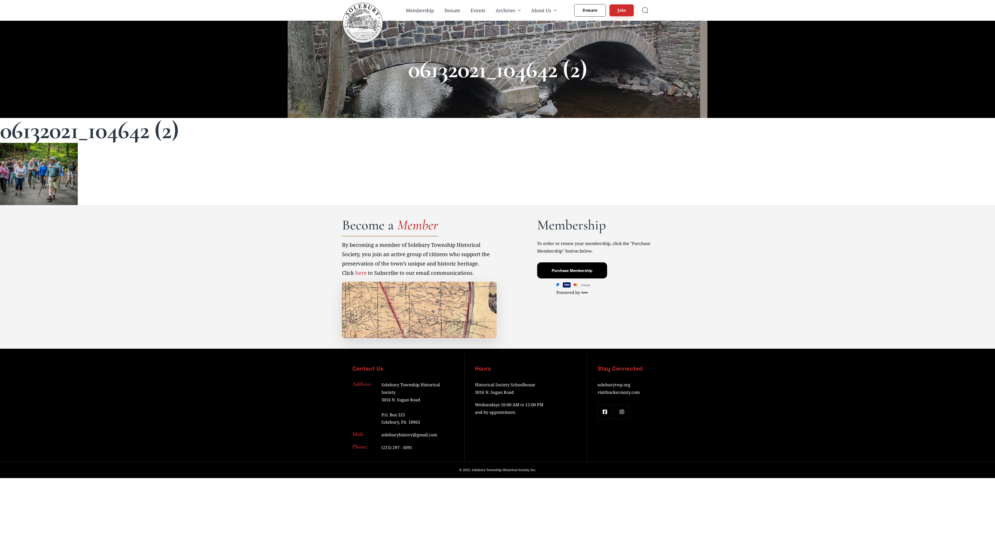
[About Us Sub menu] (555, 10)
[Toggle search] (645, 10)
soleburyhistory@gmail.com (409, 435)
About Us (541, 10)
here (361, 272)
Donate (452, 10)
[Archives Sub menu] (519, 10)
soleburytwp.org (614, 385)
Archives (505, 10)
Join (621, 10)
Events (478, 10)
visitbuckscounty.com (619, 392)
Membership (420, 10)
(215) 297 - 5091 (396, 447)
